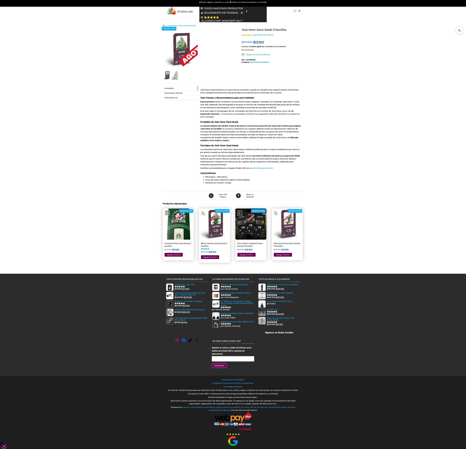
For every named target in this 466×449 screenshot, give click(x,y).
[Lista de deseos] (295, 11)
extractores (262, 407)
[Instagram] (241, 13)
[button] (459, 30)
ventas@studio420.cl (233, 387)
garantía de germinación (261, 168)
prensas (291, 407)
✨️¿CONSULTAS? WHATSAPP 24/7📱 (223, 21)
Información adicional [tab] (173, 93)
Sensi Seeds (190, 25)
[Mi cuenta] (299, 11)
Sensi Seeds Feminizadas (259, 62)
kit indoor (245, 407)
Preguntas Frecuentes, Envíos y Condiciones (233, 383)
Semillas (173, 25)
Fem (181, 25)
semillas (236, 407)
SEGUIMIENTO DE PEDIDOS (221, 13)
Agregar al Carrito (173, 255)
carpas (218, 407)
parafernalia (215, 410)
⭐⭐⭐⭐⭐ (211, 17)
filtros (253, 407)
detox (284, 407)
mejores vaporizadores (193, 407)
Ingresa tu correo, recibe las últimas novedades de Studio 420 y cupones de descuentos (232, 350)
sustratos (227, 407)
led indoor (209, 407)
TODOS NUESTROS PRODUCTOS (223, 8)
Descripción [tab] (169, 88)
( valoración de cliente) (262, 35)
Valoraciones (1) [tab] (171, 98)
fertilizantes (274, 407)
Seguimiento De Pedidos (233, 379)
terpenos (225, 410)
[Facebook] (246, 13)
